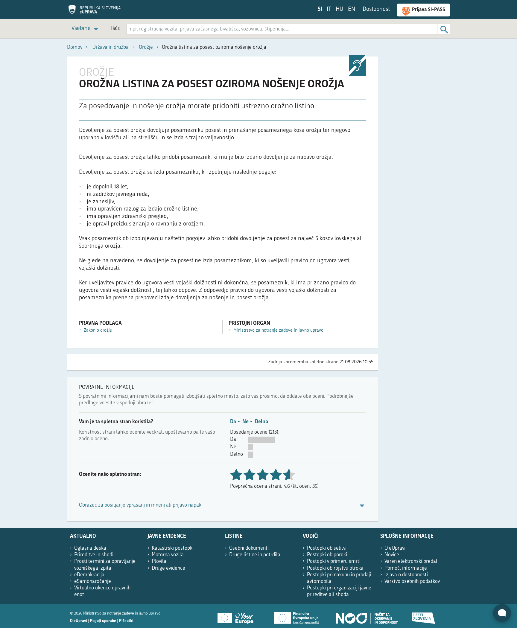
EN (351, 9)
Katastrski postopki (173, 548)
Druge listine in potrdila (254, 554)
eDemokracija (89, 574)
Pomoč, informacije (405, 568)
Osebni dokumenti (249, 548)
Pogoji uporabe (103, 621)
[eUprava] (94, 11)
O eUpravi (394, 548)
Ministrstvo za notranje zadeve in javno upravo (278, 330)
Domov (74, 47)
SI (319, 9)
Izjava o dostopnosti (406, 574)
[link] (86, 29)
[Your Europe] (237, 616)
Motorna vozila (168, 554)
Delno (261, 421)
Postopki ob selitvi (326, 548)
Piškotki (126, 621)
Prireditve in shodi (93, 554)
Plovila (159, 561)
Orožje (146, 47)
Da (233, 421)
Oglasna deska (90, 548)
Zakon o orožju (98, 330)
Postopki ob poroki (327, 554)
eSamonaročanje (92, 581)
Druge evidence (168, 568)
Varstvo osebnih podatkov (412, 581)
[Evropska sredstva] (424, 616)
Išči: (116, 28)
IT (329, 9)
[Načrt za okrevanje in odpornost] (366, 616)
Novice (391, 554)
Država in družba (110, 47)
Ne (245, 421)
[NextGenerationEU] (297, 616)
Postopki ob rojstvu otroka (335, 568)
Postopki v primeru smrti (334, 561)
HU (339, 9)
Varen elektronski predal (410, 561)
